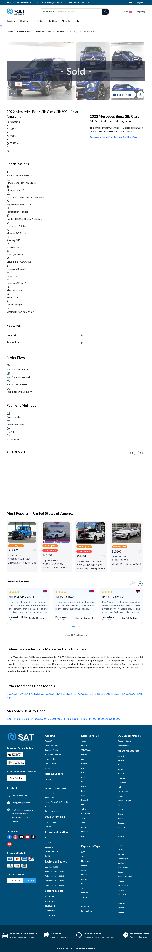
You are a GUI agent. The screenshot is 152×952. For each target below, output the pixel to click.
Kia (82, 836)
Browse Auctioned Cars (102, 137)
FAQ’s (47, 806)
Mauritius (121, 854)
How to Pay (49, 797)
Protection (13, 342)
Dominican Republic (125, 800)
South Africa (122, 894)
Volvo (83, 809)
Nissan (84, 745)
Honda (84, 759)
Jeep (83, 822)
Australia (121, 760)
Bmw (83, 791)
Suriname (121, 903)
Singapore (49, 847)
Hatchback (85, 861)
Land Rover (85, 813)
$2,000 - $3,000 (63, 718)
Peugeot (84, 800)
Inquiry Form (50, 784)
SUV (83, 852)
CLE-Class (95, 693)
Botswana (121, 769)
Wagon (84, 865)
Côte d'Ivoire (123, 792)
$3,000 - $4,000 (80, 718)
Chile (120, 787)
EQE (9, 697)
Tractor (84, 897)
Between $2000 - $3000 (54, 876)
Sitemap (48, 779)
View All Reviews (74, 635)
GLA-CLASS (79, 693)
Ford (83, 804)
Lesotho (121, 845)
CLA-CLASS (127, 693)
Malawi (120, 850)
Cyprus (120, 796)
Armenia (121, 756)
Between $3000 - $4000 (54, 881)
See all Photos (125, 94)
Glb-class (60, 31)
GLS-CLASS (47, 693)
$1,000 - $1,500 (30, 718)
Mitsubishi (85, 754)
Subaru (84, 764)
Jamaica (121, 836)
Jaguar (83, 818)
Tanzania (121, 908)
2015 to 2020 (50, 911)
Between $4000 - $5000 (54, 885)
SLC (88, 693)
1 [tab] (74, 627)
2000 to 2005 (50, 896)
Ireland (120, 832)
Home (10, 31)
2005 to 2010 (50, 901)
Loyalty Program (51, 822)
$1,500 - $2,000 (46, 718)
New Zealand (123, 867)
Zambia (48, 856)
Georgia (121, 809)
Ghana (120, 814)
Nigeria (120, 872)
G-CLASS (68, 693)
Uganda (121, 912)
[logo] (20, 739)
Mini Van (84, 893)
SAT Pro (48, 826)
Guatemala (122, 818)
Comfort (11, 335)
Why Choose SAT (51, 745)
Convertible (86, 879)
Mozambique (123, 858)
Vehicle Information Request (56, 788)
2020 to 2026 (50, 915)
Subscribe (29, 880)
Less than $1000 (51, 867)
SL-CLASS (106, 693)
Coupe (83, 870)
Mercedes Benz (43, 31)
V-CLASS (26, 693)
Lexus (83, 786)
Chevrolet (85, 827)
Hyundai (84, 832)
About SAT (49, 741)
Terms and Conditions (53, 754)
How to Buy (49, 793)
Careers (48, 768)
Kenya (120, 841)
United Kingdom (51, 851)
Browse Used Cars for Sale (19, 2)
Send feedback (17, 778)
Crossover (85, 906)
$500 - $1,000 (14, 718)
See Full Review (36, 618)
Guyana (121, 823)
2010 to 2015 (50, 906)
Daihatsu (84, 782)
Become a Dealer (124, 741)
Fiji (119, 805)
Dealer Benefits (124, 745)
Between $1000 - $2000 (54, 871)
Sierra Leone (123, 885)
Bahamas (121, 765)
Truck (83, 902)
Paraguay (121, 881)
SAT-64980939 (86, 31)
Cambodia (121, 778)
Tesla (83, 841)
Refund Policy (50, 764)
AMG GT (36, 693)
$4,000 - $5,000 (97, 718)
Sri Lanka (121, 899)
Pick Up (84, 874)
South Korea (50, 842)
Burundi (121, 774)
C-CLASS (137, 693)
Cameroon (122, 783)
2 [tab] (78, 627)
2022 (72, 31)
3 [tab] (80, 627)
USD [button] (130, 2)
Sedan (83, 856)
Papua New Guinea (125, 876)
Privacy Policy (50, 759)
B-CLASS (11, 693)
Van (82, 888)
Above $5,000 (112, 718)
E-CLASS (58, 693)
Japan (47, 838)
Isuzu (83, 777)
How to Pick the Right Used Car (57, 802)
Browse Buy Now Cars (125, 137)
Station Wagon (86, 911)
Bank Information (51, 811)
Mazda (84, 768)
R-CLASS (116, 693)
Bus (82, 883)
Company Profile (51, 750)
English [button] (140, 2)
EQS (18, 693)
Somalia (121, 890)
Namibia (121, 863)
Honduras (121, 827)
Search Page (24, 31)
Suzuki (83, 773)
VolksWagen (86, 750)
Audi (83, 795)
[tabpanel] (28, 606)
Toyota (84, 741)
